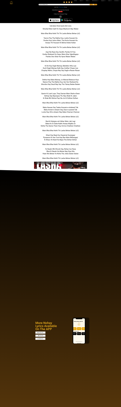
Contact (109, 0)
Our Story (75, 0)
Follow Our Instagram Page (60, 14)
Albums (81, 0)
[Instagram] (71, 2)
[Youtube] (69, 2)
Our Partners (116, 0)
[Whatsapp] (66, 2)
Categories (102, 0)
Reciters (87, 0)
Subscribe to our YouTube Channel (60, 10)
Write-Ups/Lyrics (94, 0)
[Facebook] (64, 2)
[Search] (93, 4)
